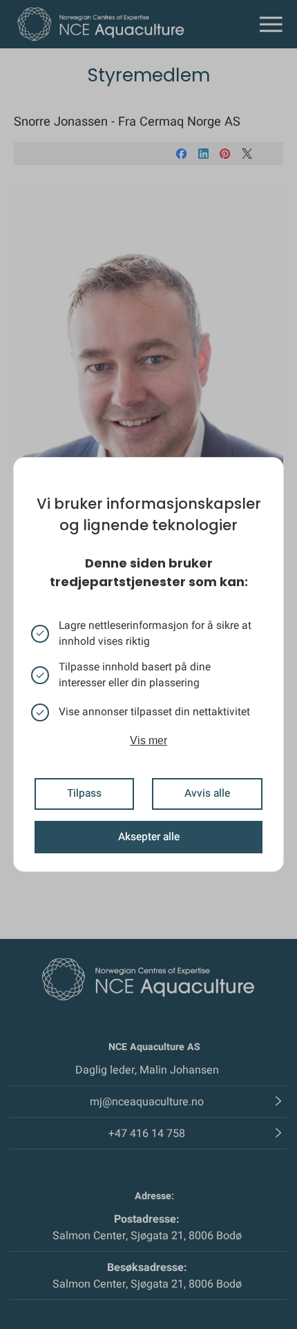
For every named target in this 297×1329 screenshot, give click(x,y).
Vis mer (148, 740)
